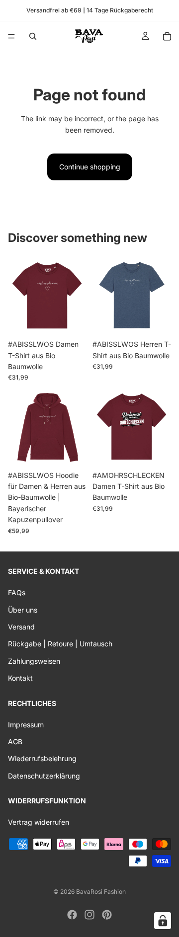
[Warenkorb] (167, 36)
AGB (15, 741)
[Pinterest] (107, 915)
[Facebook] (72, 915)
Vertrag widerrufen (38, 822)
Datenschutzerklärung (44, 776)
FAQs (16, 592)
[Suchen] (33, 36)
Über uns (22, 609)
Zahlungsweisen (34, 660)
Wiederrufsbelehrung (42, 758)
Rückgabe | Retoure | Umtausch (60, 643)
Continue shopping (89, 166)
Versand (21, 627)
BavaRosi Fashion (101, 891)
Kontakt (20, 678)
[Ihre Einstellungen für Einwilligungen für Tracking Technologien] (162, 920)
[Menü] (11, 36)
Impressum (26, 724)
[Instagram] (89, 915)
